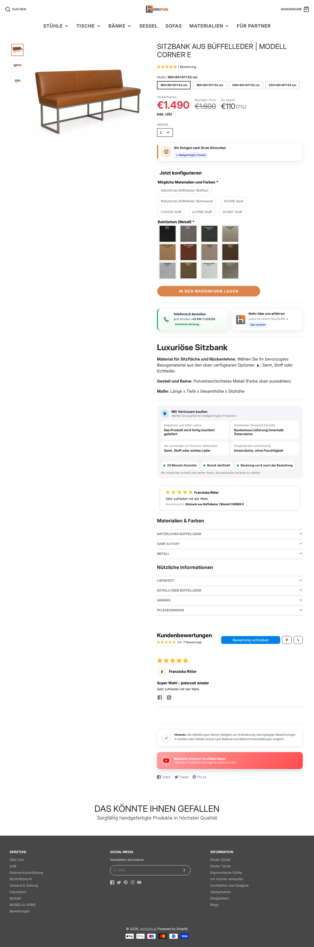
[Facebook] (112, 882)
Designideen (219, 898)
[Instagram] (132, 882)
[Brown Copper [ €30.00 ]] (189, 252)
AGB (13, 866)
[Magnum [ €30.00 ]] (210, 252)
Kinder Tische (220, 866)
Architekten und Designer (229, 885)
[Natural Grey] (210, 234)
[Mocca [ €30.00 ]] (230, 252)
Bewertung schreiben (251, 640)
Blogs (214, 905)
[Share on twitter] (169, 698)
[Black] (168, 234)
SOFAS (174, 26)
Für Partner (254, 26)
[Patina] (189, 234)
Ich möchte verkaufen (226, 879)
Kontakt (15, 898)
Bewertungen (20, 911)
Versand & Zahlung (24, 885)
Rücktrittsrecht (21, 879)
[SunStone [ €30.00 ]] (210, 270)
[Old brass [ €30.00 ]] (189, 270)
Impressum (18, 892)
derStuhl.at (148, 929)
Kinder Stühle (220, 860)
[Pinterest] (125, 882)
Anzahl (163, 124)
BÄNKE (117, 26)
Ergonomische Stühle (226, 872)
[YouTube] (139, 882)
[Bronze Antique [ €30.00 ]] (168, 252)
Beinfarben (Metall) (176, 222)
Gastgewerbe (220, 892)
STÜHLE (53, 26)
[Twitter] (119, 882)
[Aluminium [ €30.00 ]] (168, 270)
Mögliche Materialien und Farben (188, 182)
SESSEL (148, 26)
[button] (167, 67)
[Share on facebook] (160, 698)
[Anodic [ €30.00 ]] (230, 270)
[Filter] (287, 640)
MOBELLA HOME (23, 905)
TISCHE (85, 26)
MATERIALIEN (206, 26)
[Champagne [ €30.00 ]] (230, 234)
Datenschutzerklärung (26, 872)
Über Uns (17, 860)
